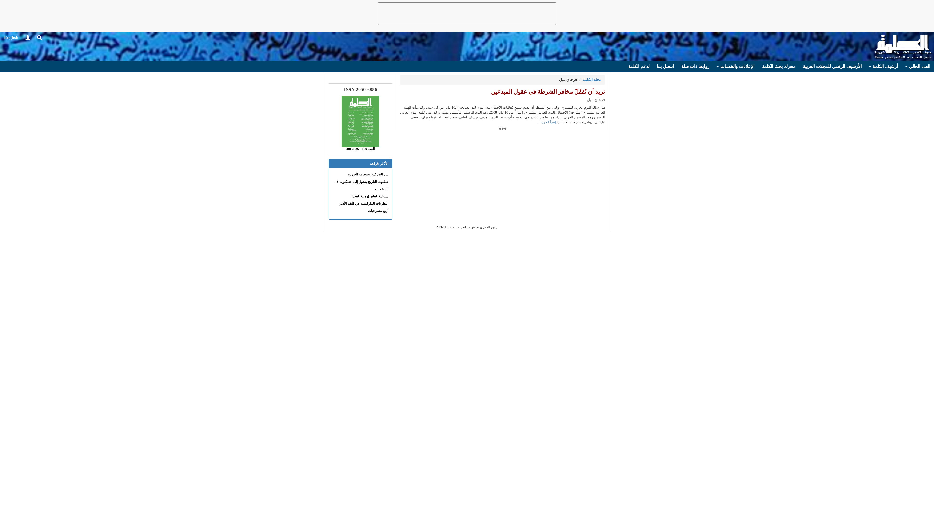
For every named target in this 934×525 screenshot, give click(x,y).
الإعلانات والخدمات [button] (737, 66)
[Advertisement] (467, 14)
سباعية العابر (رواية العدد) (370, 196)
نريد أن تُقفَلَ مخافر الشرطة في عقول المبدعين (548, 91)
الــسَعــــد (381, 189)
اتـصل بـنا (665, 66)
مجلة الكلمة (592, 80)
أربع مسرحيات (378, 211)
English (11, 37)
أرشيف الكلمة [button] (884, 66)
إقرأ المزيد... (547, 122)
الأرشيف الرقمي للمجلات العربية (832, 66)
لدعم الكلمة (639, 66)
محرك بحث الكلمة (779, 66)
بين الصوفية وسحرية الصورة (368, 174)
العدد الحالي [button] (919, 66)
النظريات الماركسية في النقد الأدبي (363, 203)
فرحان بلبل (596, 100)
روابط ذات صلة (695, 66)
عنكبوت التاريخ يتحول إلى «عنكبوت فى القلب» (355, 182)
